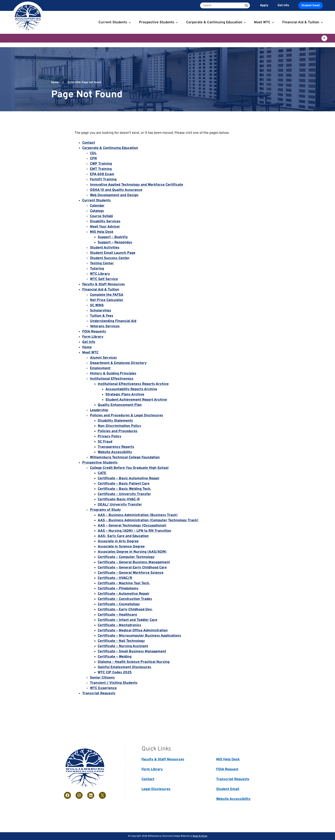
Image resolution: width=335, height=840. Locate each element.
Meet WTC (90, 352)
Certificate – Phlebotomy (118, 588)
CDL (93, 153)
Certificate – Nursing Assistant (123, 646)
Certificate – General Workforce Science (130, 573)
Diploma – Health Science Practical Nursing (133, 662)
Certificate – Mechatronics (119, 625)
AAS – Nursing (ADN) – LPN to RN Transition (134, 531)
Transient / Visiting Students (113, 683)
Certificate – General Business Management (134, 562)
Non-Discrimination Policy (119, 426)
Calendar (97, 206)
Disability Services (105, 221)
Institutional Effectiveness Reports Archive (133, 384)
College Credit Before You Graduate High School (129, 468)
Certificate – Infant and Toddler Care (127, 620)
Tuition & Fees (101, 316)
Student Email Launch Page (112, 253)
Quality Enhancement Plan (120, 405)
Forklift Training (103, 179)
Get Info (88, 342)
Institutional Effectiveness (111, 379)
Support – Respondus (115, 242)
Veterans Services (105, 326)
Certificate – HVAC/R (115, 578)
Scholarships (100, 310)
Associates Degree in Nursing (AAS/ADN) (132, 552)
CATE (102, 473)
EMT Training (101, 169)
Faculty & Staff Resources (103, 284)
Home (55, 82)
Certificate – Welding (114, 657)
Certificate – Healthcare (117, 615)
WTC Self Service (104, 279)
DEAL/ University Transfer (120, 504)
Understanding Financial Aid (113, 321)
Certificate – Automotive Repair (123, 594)
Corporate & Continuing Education (110, 148)
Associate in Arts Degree (118, 541)
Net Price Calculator (106, 300)
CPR (93, 158)
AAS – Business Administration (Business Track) (138, 515)
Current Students (96, 200)
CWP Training (101, 164)
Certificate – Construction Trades (125, 599)
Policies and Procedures (117, 431)
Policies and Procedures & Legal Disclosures (126, 415)
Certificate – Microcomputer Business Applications (139, 636)
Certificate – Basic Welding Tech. (124, 489)
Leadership (99, 410)
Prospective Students (99, 462)
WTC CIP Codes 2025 (115, 672)
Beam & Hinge (200, 836)
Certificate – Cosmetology (119, 604)
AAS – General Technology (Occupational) (132, 525)
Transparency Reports (116, 447)
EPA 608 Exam (102, 174)
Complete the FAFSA (106, 295)
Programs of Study (105, 510)
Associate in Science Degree (121, 546)
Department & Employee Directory (118, 363)
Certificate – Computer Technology (126, 557)
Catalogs (97, 211)
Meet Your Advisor (105, 227)
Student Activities (104, 247)
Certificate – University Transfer (124, 494)
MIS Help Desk (101, 232)
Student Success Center (110, 258)
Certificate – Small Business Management (132, 651)
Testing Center (102, 263)
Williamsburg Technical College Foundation (125, 457)
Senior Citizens (102, 677)
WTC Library (100, 274)
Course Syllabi (101, 216)
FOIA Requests (94, 331)
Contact (88, 143)
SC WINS (97, 305)
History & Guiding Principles (113, 373)
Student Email (310, 5)
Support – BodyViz (113, 237)
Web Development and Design (114, 195)
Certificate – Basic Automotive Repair (129, 478)
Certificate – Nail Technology (121, 641)
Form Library (92, 337)
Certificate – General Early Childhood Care (132, 567)
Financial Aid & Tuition (100, 289)
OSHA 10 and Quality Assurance (116, 190)
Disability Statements (115, 421)
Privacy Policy (109, 436)
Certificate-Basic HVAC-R (119, 499)
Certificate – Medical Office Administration (133, 630)
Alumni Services (103, 358)
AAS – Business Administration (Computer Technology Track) (148, 520)
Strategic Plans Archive (124, 394)
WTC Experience (103, 688)
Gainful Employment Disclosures (124, 667)
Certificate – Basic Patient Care (123, 483)
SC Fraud (105, 442)
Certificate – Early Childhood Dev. (125, 609)
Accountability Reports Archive (131, 389)
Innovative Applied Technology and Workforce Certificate (136, 185)
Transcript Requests (98, 693)
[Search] (246, 5)
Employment (100, 368)
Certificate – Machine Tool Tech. (124, 583)
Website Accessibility (115, 452)
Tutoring (97, 268)
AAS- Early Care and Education (123, 536)
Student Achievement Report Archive (136, 400)
